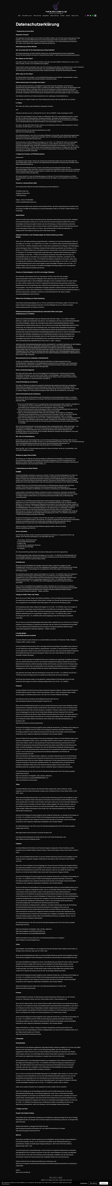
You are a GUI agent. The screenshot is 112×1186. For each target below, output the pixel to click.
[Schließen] (110, 1183)
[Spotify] (93, 15)
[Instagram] (85, 15)
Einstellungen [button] (83, 1183)
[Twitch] (88, 15)
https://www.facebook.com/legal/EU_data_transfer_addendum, (34, 929)
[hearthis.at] (95, 15)
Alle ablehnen (93, 1183)
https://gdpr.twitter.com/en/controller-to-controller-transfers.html (34, 832)
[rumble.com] (90, 15)
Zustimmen (104, 1183)
